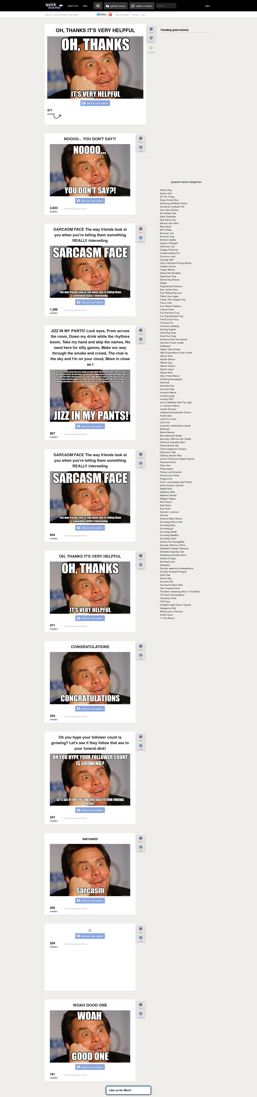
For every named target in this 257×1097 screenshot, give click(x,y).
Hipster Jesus (167, 369)
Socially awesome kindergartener (176, 568)
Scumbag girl (166, 528)
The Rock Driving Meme (172, 594)
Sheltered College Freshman (174, 548)
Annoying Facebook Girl (172, 206)
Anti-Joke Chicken (169, 210)
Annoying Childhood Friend (173, 203)
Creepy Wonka (167, 269)
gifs (143, 14)
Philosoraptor (166, 468)
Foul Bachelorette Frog (171, 316)
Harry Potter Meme (169, 375)
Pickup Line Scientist (170, 472)
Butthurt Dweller (168, 239)
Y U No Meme (167, 618)
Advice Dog (166, 190)
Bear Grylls (165, 226)
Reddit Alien (166, 488)
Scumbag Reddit (168, 531)
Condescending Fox (170, 253)
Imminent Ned (167, 389)
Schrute (164, 515)
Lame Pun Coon (168, 419)
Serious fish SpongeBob (172, 541)
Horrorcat (164, 382)
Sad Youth (165, 508)
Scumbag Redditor (169, 535)
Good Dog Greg (168, 332)
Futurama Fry (167, 322)
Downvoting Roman (170, 279)
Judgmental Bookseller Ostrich (175, 412)
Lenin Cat (165, 422)
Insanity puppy (167, 395)
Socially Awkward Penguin (173, 571)
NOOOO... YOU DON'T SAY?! (90, 138)
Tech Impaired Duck (170, 588)
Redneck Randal (168, 495)
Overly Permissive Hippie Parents (177, 458)
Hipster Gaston (167, 365)
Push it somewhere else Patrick (176, 482)
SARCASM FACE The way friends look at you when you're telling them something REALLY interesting (90, 234)
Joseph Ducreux (168, 409)
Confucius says (168, 256)
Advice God (166, 193)
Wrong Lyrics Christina (171, 611)
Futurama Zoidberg (169, 326)
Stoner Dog (165, 578)
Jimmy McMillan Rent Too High (176, 402)
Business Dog (167, 236)
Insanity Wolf (166, 399)
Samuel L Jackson (169, 511)
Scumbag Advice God (171, 521)
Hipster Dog (166, 362)
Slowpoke (165, 565)
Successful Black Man (171, 584)
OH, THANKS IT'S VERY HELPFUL (90, 556)
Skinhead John (167, 561)
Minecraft (164, 429)
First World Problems (170, 306)
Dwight (163, 283)
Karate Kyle (166, 415)
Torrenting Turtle (168, 598)
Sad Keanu (165, 505)
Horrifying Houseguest (171, 379)
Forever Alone (167, 309)
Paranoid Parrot (168, 462)
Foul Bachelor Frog (169, 312)
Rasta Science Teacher (172, 485)
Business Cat (167, 233)
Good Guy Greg (168, 336)
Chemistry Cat (167, 246)
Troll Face (165, 601)
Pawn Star (165, 465)
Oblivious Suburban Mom (172, 442)
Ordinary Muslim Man (171, 455)
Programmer (166, 478)
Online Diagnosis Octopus (173, 448)
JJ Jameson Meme (169, 405)
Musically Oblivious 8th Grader (175, 438)
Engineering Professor (171, 286)
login (207, 5)
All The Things (167, 196)
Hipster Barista (167, 359)
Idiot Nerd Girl (167, 385)
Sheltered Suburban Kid (172, 551)
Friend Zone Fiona (169, 319)
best (85, 5)
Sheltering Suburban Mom (173, 555)
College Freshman (169, 249)
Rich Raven (166, 502)
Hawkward (165, 346)
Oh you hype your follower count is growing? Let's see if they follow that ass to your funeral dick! (90, 742)
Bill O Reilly (166, 229)
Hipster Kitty (166, 372)
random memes (98, 5)
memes (135, 14)
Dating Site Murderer (170, 273)
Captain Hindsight (169, 243)
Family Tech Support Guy (173, 299)
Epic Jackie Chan (169, 289)
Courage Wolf (167, 259)
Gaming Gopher (168, 329)
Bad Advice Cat (168, 219)
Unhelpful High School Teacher (175, 604)
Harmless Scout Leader (172, 342)
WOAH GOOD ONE (90, 1005)
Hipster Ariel (166, 356)
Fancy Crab (166, 302)
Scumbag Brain (168, 525)
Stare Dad (165, 575)
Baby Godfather (168, 216)
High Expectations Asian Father (176, 352)
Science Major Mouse (171, 518)
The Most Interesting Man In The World (180, 591)
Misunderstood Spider (171, 435)
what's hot (73, 5)
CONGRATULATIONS (90, 646)
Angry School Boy (169, 200)
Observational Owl (169, 445)
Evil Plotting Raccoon (171, 292)
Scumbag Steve (168, 538)
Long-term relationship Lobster (175, 425)
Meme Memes (167, 432)
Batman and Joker (169, 223)
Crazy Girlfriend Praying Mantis (176, 263)
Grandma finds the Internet (173, 339)
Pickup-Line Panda (169, 475)
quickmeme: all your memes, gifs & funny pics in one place (54, 5)
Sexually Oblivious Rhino (172, 545)
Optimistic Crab (168, 452)
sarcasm (90, 838)
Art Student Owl (168, 213)
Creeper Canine (168, 266)
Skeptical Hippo (168, 558)
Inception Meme (168, 392)
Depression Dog (168, 276)
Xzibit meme (166, 614)
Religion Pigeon (168, 498)
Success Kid (166, 581)
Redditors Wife (167, 492)
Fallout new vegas (169, 296)
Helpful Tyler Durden (170, 349)
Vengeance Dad (168, 608)
